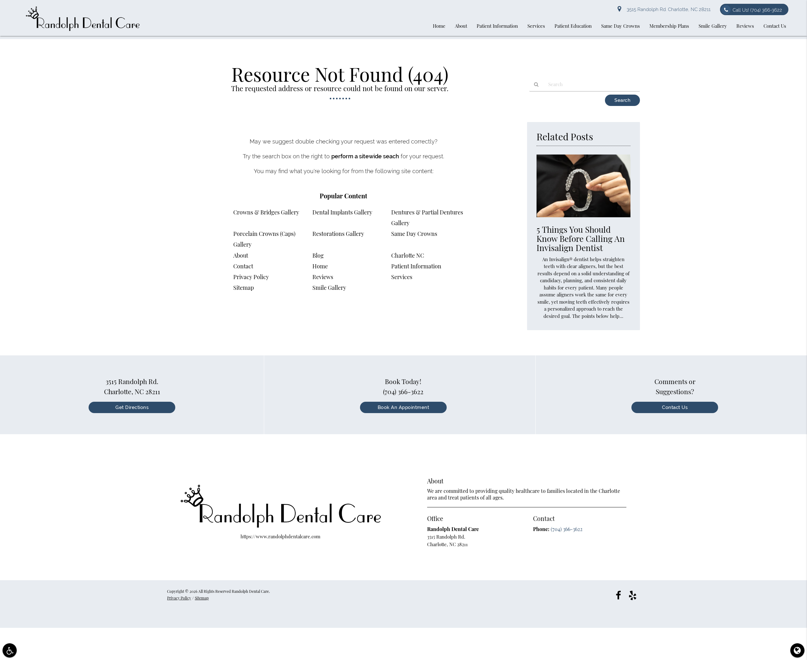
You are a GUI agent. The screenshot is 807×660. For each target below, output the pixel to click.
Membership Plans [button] (669, 26)
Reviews (322, 277)
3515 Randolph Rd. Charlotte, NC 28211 (667, 9)
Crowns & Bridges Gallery (266, 212)
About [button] (461, 26)
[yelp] (632, 595)
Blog (318, 255)
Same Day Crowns (414, 233)
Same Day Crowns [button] (620, 26)
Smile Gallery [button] (713, 26)
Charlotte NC (407, 255)
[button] (10, 650)
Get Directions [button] (131, 407)
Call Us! (757, 10)
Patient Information (416, 266)
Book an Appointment (403, 407)
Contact (243, 266)
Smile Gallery (329, 287)
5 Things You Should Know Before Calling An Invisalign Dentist (581, 238)
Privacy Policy (251, 277)
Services (401, 277)
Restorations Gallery (338, 233)
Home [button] (439, 26)
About (240, 255)
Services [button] (536, 26)
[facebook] (618, 595)
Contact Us (675, 407)
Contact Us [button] (774, 26)
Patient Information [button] (497, 26)
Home (320, 266)
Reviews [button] (745, 26)
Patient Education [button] (573, 26)
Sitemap (243, 287)
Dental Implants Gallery (342, 212)
